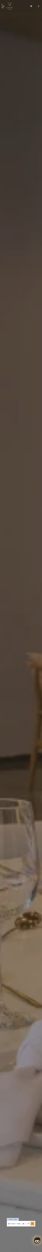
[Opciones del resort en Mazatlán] (3, 6)
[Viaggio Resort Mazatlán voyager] (9, 6)
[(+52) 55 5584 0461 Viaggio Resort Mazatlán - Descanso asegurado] (38, 6)
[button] (32, 1224)
